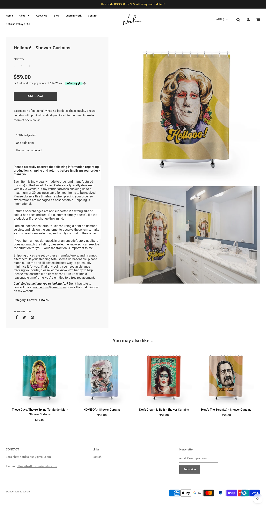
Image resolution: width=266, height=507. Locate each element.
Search (96, 457)
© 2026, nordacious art (18, 491)
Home (9, 15)
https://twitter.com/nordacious (37, 466)
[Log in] (248, 19)
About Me (42, 15)
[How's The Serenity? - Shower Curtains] (226, 377)
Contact (92, 15)
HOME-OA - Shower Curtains (102, 409)
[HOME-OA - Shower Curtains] (102, 377)
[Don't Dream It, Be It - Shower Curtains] (164, 377)
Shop (22, 15)
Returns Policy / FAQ (18, 24)
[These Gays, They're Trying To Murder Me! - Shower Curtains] (40, 377)
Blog (56, 15)
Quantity (19, 59)
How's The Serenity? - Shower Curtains (226, 409)
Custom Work (74, 15)
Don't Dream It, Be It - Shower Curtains (164, 409)
